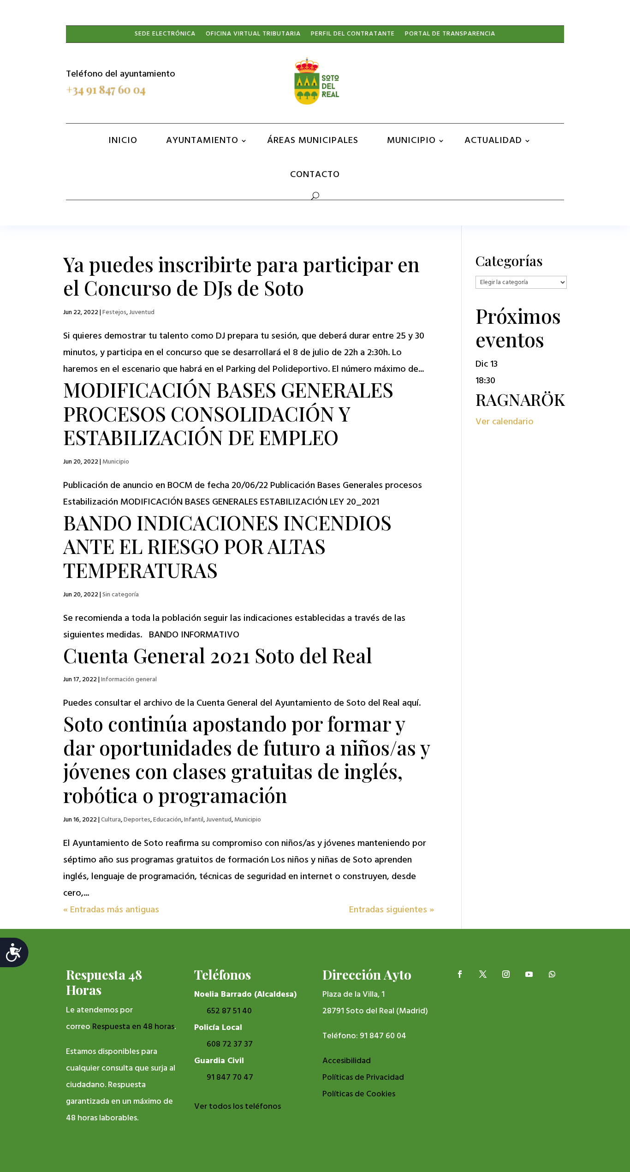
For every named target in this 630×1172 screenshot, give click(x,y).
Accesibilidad (346, 1061)
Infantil (193, 820)
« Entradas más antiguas (111, 910)
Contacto (315, 174)
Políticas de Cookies (358, 1094)
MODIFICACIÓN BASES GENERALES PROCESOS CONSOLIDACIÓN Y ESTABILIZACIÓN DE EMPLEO (228, 413)
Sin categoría (120, 594)
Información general (129, 679)
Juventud (142, 312)
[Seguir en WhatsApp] (552, 81)
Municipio (411, 140)
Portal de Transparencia (450, 36)
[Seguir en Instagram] (506, 81)
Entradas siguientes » (391, 910)
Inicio (122, 140)
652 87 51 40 (229, 1011)
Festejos (114, 312)
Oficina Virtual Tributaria (253, 36)
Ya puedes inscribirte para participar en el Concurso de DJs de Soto (241, 275)
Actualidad (493, 140)
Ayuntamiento (202, 140)
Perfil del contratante (353, 36)
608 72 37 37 (230, 1044)
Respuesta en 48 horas (133, 1027)
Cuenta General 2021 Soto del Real (217, 655)
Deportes (137, 820)
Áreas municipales (312, 140)
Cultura (111, 820)
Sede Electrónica (165, 36)
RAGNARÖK (520, 399)
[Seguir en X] (482, 81)
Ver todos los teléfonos (237, 1106)
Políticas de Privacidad (363, 1077)
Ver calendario (504, 422)
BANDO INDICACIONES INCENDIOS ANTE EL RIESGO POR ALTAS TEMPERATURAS (227, 546)
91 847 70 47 (230, 1077)
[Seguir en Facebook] (459, 81)
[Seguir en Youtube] (529, 81)
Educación (167, 820)
